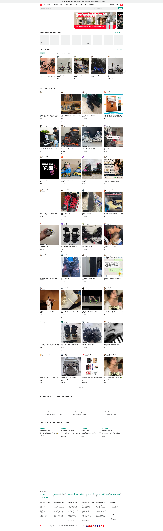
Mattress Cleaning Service (101, 507)
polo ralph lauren (49, 493)
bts (94, 494)
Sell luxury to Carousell (114, 506)
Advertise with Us (74, 525)
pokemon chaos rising (68, 494)
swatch (87, 494)
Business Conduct (53, 526)
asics (62, 494)
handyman (69, 493)
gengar (94, 493)
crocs (84, 493)
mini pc (51, 495)
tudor (111, 494)
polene (98, 495)
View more (81, 387)
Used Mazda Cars (43, 517)
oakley (111, 493)
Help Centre (52, 525)
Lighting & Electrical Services (73, 517)
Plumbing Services (85, 508)
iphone (69, 495)
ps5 (46, 494)
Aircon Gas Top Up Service (87, 519)
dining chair (99, 493)
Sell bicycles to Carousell (114, 508)
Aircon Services (71, 511)
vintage (110, 495)
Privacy (82, 525)
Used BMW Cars (43, 508)
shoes (60, 495)
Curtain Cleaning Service (100, 508)
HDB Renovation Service (72, 503)
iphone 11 (107, 494)
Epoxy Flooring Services (86, 505)
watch (95, 495)
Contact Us (57, 525)
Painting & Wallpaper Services (73, 510)
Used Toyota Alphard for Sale (59, 506)
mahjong (74, 493)
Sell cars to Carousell (114, 507)
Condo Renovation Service (72, 506)
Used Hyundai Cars (43, 510)
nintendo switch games (58, 493)
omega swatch (57, 494)
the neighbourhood (116, 494)
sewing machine (116, 493)
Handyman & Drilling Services (87, 512)
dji (74, 494)
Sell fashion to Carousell (114, 505)
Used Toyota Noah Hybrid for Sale (60, 505)
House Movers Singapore (100, 515)
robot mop (56, 495)
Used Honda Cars (43, 506)
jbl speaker (101, 494)
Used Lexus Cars (43, 516)
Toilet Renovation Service (72, 507)
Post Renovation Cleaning (100, 516)
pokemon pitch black (81, 495)
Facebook (112, 515)
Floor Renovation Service (72, 519)
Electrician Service (85, 510)
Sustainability (65, 525)
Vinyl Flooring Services (72, 520)
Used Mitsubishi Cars (43, 512)
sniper (65, 493)
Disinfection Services (100, 512)
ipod (66, 495)
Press (61, 525)
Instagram (112, 517)
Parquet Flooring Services (86, 506)
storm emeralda (89, 493)
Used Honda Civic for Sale (58, 508)
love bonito (46, 497)
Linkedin (111, 518)
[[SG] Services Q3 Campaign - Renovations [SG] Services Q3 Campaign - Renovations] (95, 20)
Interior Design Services (72, 512)
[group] (81, 20)
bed (48, 495)
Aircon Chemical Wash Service (87, 517)
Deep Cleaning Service (86, 520)
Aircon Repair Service (86, 515)
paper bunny (50, 494)
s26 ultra (77, 494)
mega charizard (106, 493)
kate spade (79, 493)
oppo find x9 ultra (104, 495)
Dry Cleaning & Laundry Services (102, 510)
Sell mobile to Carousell (114, 503)
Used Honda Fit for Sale (58, 510)
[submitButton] (120, 8)
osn (118, 495)
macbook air (74, 495)
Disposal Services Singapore (101, 519)
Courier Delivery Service (100, 517)
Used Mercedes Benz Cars (44, 505)
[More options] (40, 83)
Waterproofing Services (72, 516)
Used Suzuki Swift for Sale (58, 516)
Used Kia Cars (42, 511)
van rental (115, 495)
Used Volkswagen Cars (44, 515)
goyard (91, 494)
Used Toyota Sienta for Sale (59, 507)
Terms (79, 525)
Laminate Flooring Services (87, 503)
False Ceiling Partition (72, 515)
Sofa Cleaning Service (100, 506)
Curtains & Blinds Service (86, 507)
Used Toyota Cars (43, 503)
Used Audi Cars (42, 507)
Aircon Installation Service (86, 516)
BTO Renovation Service (72, 505)
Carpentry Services (71, 508)
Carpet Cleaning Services (100, 505)
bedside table (90, 495)
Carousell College (113, 519)
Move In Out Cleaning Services (101, 503)
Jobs (69, 525)
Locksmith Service (85, 511)
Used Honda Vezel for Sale (58, 511)
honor (97, 494)
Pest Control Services (100, 511)
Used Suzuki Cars (43, 519)
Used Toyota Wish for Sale (58, 503)
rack (63, 495)
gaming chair (83, 494)
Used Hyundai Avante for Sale (59, 515)
